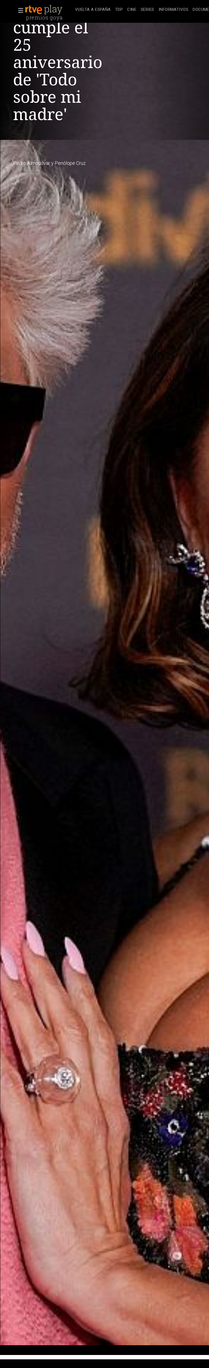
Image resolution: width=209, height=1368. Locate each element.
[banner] (49, 9)
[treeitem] (93, 10)
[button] (19, 10)
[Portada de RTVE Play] (44, 9)
